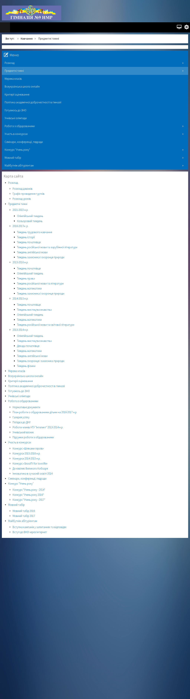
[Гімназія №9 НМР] (31, 13)
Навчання (27, 38)
